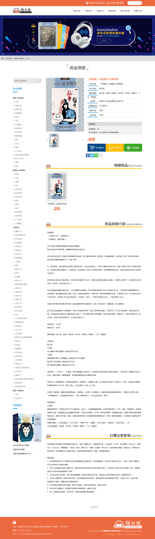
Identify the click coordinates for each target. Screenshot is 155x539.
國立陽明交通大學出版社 (24, 379)
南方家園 (18, 310)
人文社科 (18, 151)
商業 (16, 181)
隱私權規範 (110, 534)
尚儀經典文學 (20, 235)
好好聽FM (18, 242)
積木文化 (18, 280)
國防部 (17, 375)
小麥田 (17, 261)
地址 (15, 526)
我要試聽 (117, 147)
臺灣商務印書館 (21, 284)
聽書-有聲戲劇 (18, 390)
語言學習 (18, 193)
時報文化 (18, 250)
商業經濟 (18, 113)
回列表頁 (94, 507)
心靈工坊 (18, 303)
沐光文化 (18, 254)
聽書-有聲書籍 (19, 58)
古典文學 (18, 189)
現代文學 (18, 196)
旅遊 (16, 147)
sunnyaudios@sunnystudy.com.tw (36, 534)
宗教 (16, 162)
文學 (16, 120)
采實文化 (18, 363)
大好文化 (18, 329)
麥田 (16, 265)
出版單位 (16, 227)
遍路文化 (18, 231)
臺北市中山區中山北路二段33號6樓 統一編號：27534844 (43, 526)
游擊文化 (18, 299)
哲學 (16, 117)
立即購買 (135, 147)
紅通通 (17, 276)
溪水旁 (17, 341)
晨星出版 (18, 356)
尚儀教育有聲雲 (19, 449)
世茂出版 (18, 238)
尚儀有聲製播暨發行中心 (22, 453)
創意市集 (18, 307)
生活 (16, 143)
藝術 (16, 166)
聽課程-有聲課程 (19, 170)
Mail (15, 534)
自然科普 (18, 132)
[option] (56, 191)
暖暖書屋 (18, 257)
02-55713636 (25, 530)
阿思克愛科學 (20, 386)
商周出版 (18, 291)
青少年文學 (19, 158)
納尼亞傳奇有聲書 (22, 154)
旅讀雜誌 (18, 348)
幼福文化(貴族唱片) (22, 367)
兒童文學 (18, 105)
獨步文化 (18, 269)
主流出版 (18, 333)
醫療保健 (18, 136)
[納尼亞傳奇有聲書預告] (27, 427)
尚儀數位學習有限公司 (22, 11)
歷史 (16, 139)
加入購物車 (99, 147)
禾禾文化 (18, 371)
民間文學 (18, 109)
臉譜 (16, 273)
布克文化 (18, 246)
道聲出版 (18, 382)
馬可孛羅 (18, 352)
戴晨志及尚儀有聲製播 (23, 337)
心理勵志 (18, 124)
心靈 (16, 178)
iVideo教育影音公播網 (21, 445)
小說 (16, 101)
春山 (16, 314)
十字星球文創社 (21, 318)
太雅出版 (18, 326)
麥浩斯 (17, 344)
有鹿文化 (18, 295)
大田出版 (18, 360)
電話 (15, 530)
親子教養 (18, 128)
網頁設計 (121, 534)
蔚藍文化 (18, 288)
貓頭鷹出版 (19, 322)
